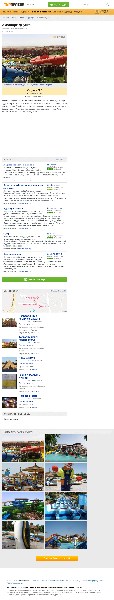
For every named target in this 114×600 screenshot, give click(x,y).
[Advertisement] (34, 135)
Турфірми (25, 12)
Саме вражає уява (12, 254)
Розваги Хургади (46, 85)
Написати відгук (37, 279)
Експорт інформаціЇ (72, 581)
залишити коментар (24, 180)
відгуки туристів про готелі (29, 587)
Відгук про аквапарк (13, 208)
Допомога (35, 581)
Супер (6, 233)
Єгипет (22, 324)
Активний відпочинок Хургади (25, 85)
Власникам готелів (56, 581)
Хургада (29, 324)
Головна (7, 12)
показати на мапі (58, 291)
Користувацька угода (15, 583)
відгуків (38, 94)
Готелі (16, 12)
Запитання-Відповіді (62, 12)
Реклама (44, 581)
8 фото (62, 80)
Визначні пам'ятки (41, 12)
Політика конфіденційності (92, 581)
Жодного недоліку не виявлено (18, 165)
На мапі (36, 333)
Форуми (78, 12)
